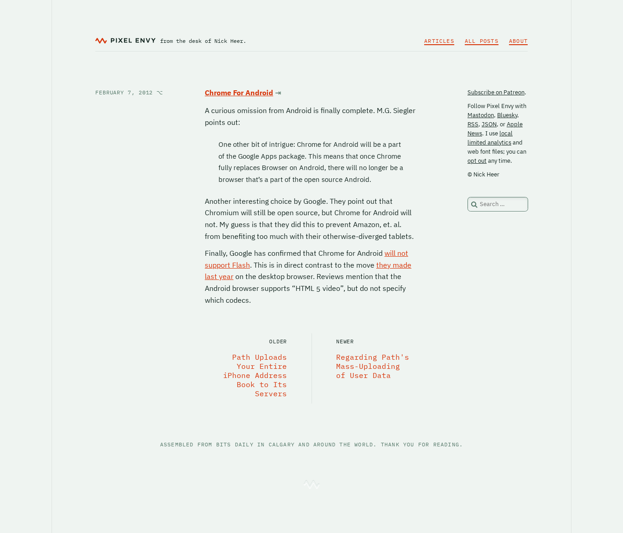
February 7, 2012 (129, 92)
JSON (489, 124)
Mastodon (480, 115)
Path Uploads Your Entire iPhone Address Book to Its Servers (255, 375)
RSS (472, 124)
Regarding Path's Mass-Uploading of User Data (372, 366)
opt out (477, 161)
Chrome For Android (239, 92)
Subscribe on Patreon (495, 92)
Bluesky (507, 115)
